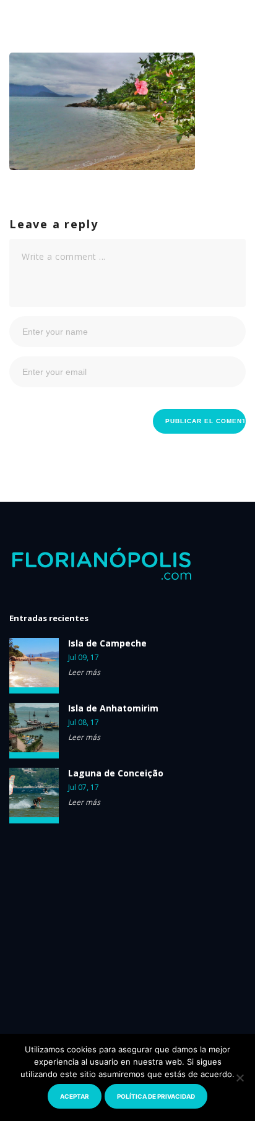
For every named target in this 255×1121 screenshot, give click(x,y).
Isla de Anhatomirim (113, 708)
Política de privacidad (156, 1096)
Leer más (84, 672)
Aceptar (74, 1096)
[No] (239, 1078)
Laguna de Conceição (115, 773)
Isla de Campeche (107, 643)
